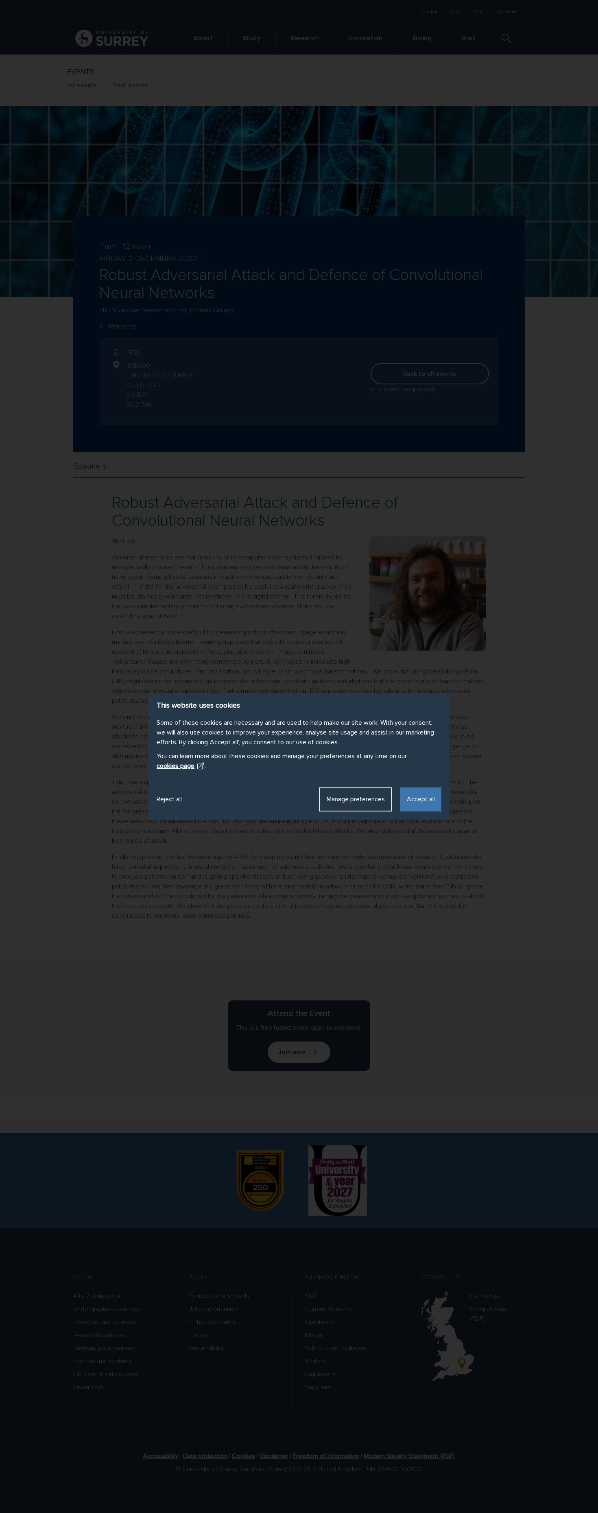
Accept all (421, 799)
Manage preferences (356, 799)
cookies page (175, 766)
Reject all (169, 799)
